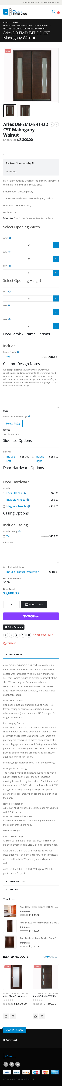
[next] (56, 124)
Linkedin (17, 1064)
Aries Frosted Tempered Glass (27, 218)
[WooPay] (31, 616)
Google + (23, 635)
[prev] (52, 124)
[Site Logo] (18, 12)
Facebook (5, 635)
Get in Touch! (14, 1030)
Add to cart (36, 604)
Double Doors (47, 218)
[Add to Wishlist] (13, 1016)
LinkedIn (17, 635)
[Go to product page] (10, 910)
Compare (11, 643)
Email (28, 635)
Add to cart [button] (6, 1016)
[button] (5, 12)
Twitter (11, 635)
